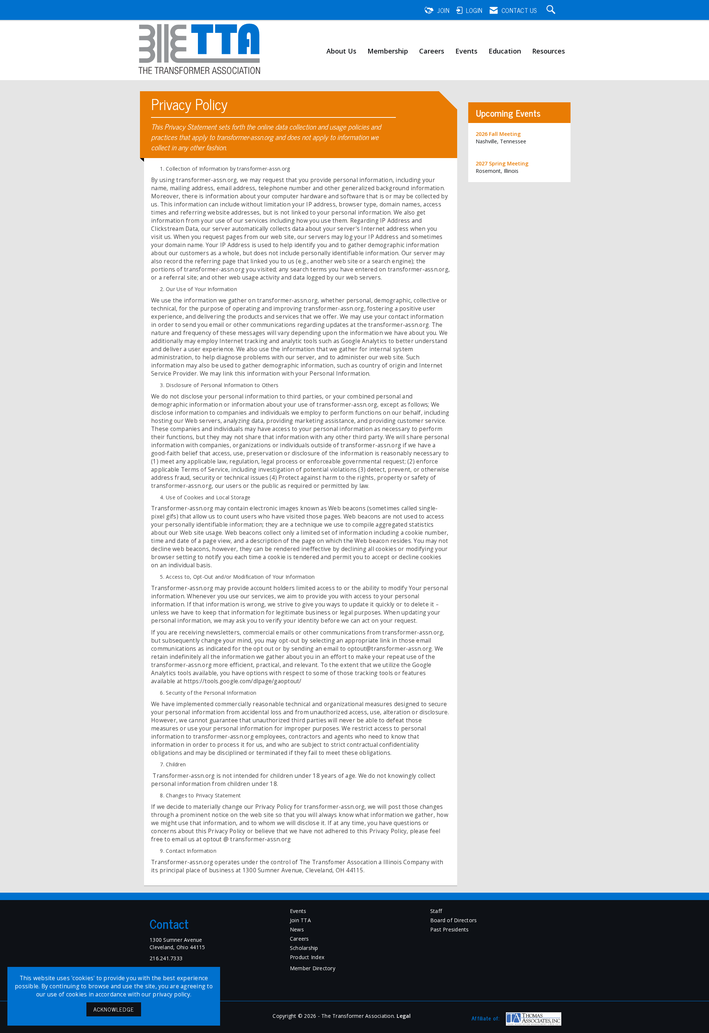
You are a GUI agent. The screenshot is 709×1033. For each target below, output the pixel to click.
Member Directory (312, 968)
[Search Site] (552, 10)
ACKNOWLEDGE (113, 1009)
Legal (404, 1015)
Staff (436, 910)
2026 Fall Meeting (498, 133)
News (297, 929)
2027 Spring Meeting (502, 163)
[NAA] (532, 1019)
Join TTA (300, 920)
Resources (548, 51)
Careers (431, 51)
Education (505, 51)
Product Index (307, 957)
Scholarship (304, 947)
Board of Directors (453, 920)
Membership (387, 51)
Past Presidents (449, 929)
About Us (341, 51)
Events (466, 51)
